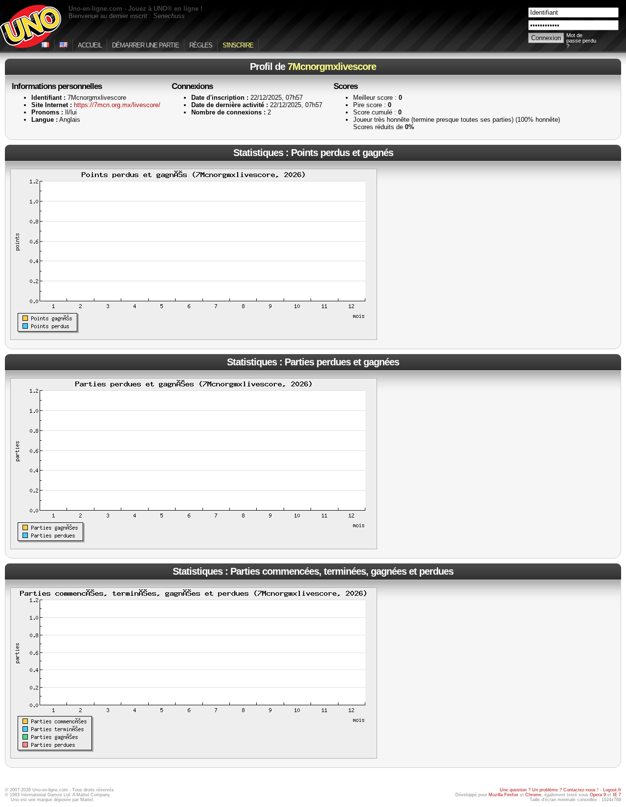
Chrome (533, 794)
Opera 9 (598, 794)
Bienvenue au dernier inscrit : (126, 16)
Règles (200, 45)
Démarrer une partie (145, 45)
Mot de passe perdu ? (581, 40)
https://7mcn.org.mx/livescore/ (117, 105)
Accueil (90, 45)
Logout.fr (612, 789)
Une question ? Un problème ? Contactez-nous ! (549, 789)
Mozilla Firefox (503, 794)
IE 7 (617, 794)
